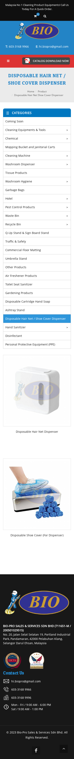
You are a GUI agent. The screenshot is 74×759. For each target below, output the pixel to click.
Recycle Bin (13, 224)
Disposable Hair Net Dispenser (37, 432)
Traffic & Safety (15, 241)
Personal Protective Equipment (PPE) (30, 344)
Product (42, 91)
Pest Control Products (20, 207)
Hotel (9, 198)
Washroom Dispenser (20, 164)
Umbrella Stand (16, 258)
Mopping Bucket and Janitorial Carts (30, 147)
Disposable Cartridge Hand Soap (27, 301)
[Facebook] (36, 750)
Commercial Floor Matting (23, 250)
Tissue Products (16, 173)
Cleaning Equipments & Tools (25, 130)
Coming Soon (14, 121)
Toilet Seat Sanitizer (18, 284)
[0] (35, 15)
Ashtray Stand (15, 310)
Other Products (15, 267)
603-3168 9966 (19, 46)
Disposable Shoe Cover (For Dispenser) (37, 535)
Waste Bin (12, 216)
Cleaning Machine (17, 156)
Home (30, 91)
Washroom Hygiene (18, 181)
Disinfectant (13, 336)
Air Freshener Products (21, 276)
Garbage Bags (14, 190)
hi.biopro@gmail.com (53, 46)
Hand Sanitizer (15, 327)
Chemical (11, 138)
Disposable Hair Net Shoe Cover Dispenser (38, 95)
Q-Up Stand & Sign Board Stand (27, 233)
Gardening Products (19, 293)
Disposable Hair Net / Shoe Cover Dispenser (35, 319)
